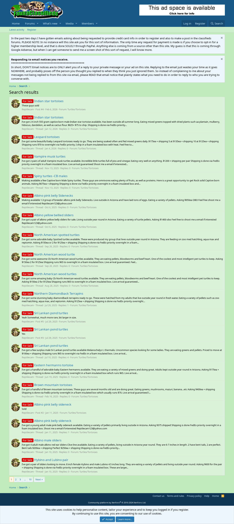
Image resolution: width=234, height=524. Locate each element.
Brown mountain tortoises (47, 385)
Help (206, 495)
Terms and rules (175, 495)
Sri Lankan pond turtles (45, 313)
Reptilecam (28, 109)
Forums (30, 23)
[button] (37, 23)
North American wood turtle (49, 254)
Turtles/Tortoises (76, 109)
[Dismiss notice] (221, 38)
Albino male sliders (42, 440)
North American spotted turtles (51, 235)
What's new (50, 23)
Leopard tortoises (41, 137)
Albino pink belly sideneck (47, 404)
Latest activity (16, 29)
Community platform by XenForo (117, 502)
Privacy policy (194, 495)
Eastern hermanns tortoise (48, 365)
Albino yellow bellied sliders (48, 215)
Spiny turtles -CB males (45, 176)
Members (88, 23)
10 (30, 479)
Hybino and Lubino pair (45, 460)
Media (69, 23)
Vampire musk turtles (44, 156)
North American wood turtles (49, 274)
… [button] (25, 479)
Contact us (158, 495)
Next (38, 479)
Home (16, 23)
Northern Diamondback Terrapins (53, 293)
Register (31, 29)
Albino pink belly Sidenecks (48, 195)
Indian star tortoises (43, 101)
